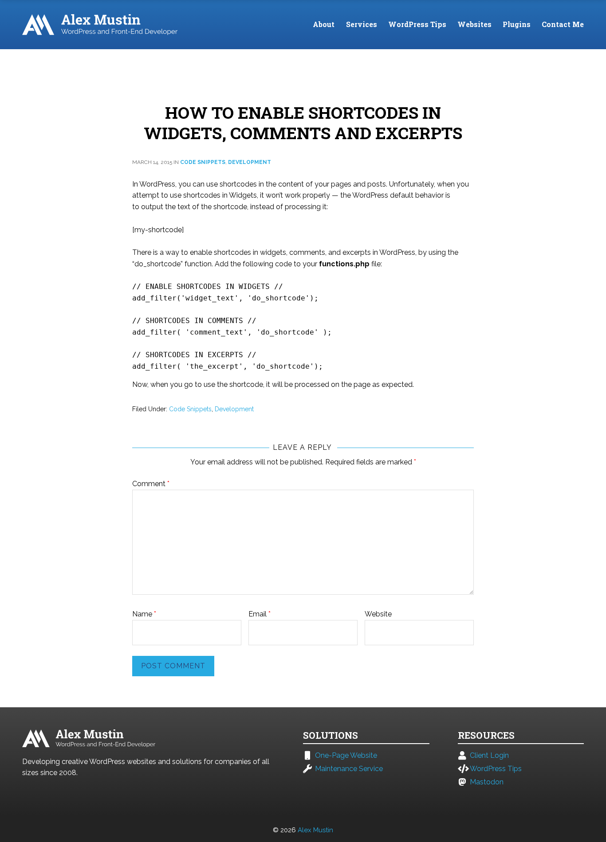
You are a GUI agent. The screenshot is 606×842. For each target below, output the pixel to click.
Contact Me (563, 24)
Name (144, 614)
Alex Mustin (315, 830)
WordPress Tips (417, 24)
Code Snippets (202, 162)
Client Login (489, 755)
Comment (150, 483)
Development (249, 162)
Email (259, 614)
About (323, 24)
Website (378, 614)
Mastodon (487, 782)
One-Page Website (346, 755)
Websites (474, 24)
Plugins (517, 24)
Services (361, 24)
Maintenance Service (349, 768)
